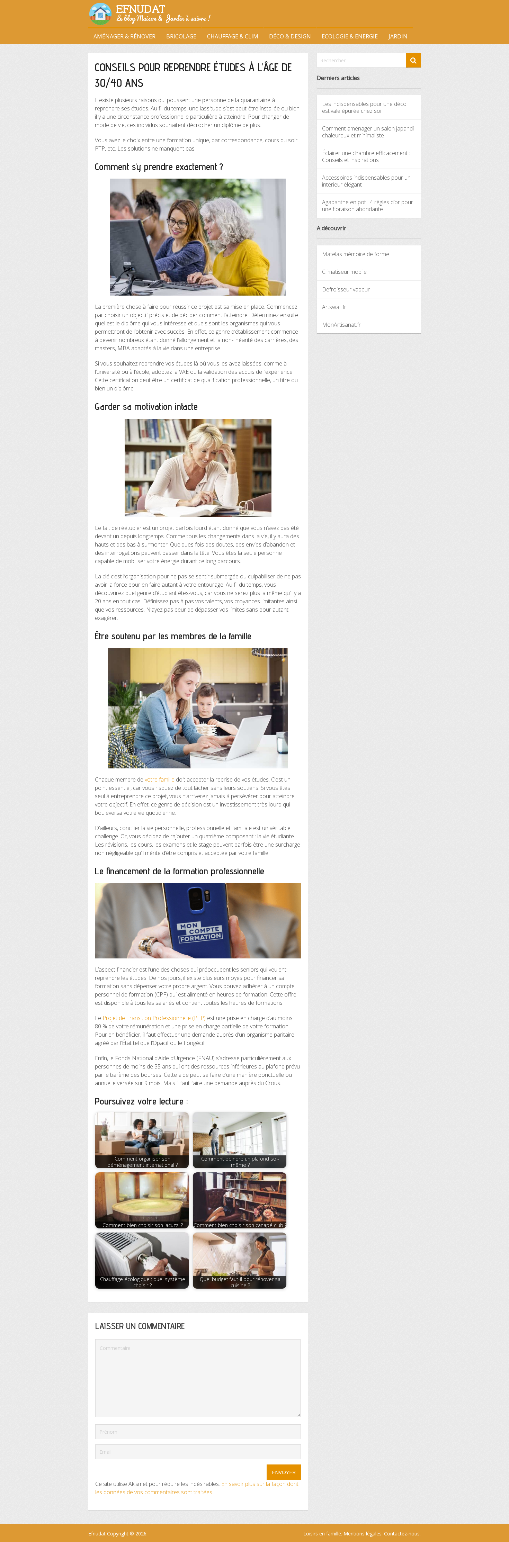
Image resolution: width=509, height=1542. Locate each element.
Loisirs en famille (322, 1533)
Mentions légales (362, 1533)
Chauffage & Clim (232, 36)
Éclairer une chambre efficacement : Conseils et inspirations (366, 156)
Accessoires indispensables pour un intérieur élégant (366, 181)
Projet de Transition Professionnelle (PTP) (154, 1018)
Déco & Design (290, 36)
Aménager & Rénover (124, 36)
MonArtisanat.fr (341, 324)
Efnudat (97, 1533)
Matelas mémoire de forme (355, 254)
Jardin (398, 36)
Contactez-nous (402, 1533)
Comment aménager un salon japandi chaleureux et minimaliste (368, 132)
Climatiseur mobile (344, 272)
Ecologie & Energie (350, 36)
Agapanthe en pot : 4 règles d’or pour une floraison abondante (367, 205)
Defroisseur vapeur (346, 289)
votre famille (160, 779)
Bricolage (181, 36)
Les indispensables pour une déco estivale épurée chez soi (364, 107)
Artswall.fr (334, 307)
